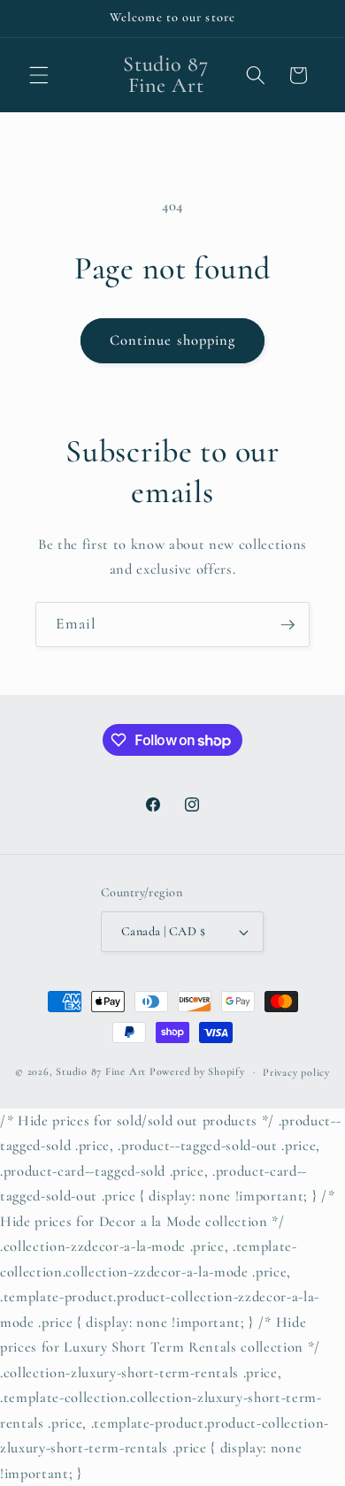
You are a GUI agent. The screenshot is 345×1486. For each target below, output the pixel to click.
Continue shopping (173, 340)
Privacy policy (296, 1072)
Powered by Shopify (197, 1071)
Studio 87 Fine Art (101, 1071)
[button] (39, 75)
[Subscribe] (287, 625)
